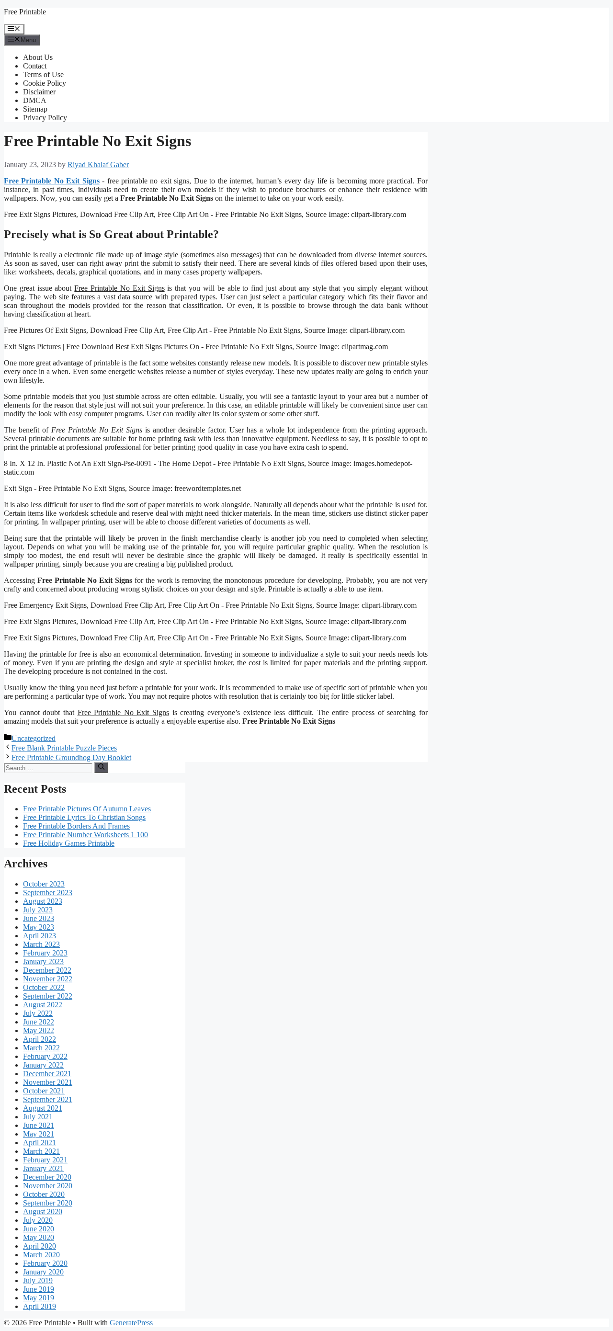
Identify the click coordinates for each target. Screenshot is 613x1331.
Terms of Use (43, 74)
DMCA (34, 100)
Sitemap (35, 109)
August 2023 (42, 901)
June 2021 (38, 1125)
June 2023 (38, 918)
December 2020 (47, 1177)
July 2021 (38, 1117)
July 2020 (38, 1220)
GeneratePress (131, 1323)
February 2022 (45, 1056)
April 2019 (39, 1306)
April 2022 (39, 1039)
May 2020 (38, 1237)
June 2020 (38, 1229)
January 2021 (43, 1168)
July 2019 (38, 1280)
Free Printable (25, 12)
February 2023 (45, 953)
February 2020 (45, 1263)
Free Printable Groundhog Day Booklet (71, 757)
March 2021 (41, 1151)
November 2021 (47, 1082)
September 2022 (47, 996)
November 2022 (47, 979)
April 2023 (39, 936)
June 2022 (38, 1022)
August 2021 (42, 1108)
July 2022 (38, 1013)
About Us (38, 57)
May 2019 (38, 1298)
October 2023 (44, 884)
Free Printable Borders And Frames (76, 826)
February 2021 (45, 1160)
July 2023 (38, 910)
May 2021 (38, 1134)
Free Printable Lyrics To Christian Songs (84, 817)
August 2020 (42, 1211)
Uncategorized (33, 738)
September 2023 (47, 892)
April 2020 (39, 1246)
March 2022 (41, 1048)
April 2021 (39, 1142)
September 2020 (47, 1203)
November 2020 (47, 1186)
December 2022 (47, 970)
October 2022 (44, 987)
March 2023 (41, 944)
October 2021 (44, 1091)
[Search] (101, 767)
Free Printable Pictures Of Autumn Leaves (87, 809)
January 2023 (43, 961)
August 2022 (42, 1005)
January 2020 (43, 1272)
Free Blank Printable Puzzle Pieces (64, 748)
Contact (34, 66)
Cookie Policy (44, 83)
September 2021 (47, 1099)
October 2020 (44, 1194)
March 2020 (41, 1255)
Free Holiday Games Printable (68, 843)
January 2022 (43, 1065)
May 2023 (38, 927)
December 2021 (47, 1073)
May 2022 (38, 1030)
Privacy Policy (45, 118)
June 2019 (38, 1289)
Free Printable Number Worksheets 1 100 (85, 834)
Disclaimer (39, 92)
